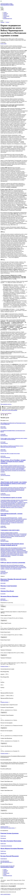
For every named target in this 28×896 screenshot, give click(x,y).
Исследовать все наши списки (8, 827)
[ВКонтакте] (1, 415)
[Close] (1, 690)
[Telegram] (5, 415)
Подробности (3, 620)
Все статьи (3, 573)
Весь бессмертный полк (6, 862)
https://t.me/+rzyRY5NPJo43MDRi (9, 410)
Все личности (4, 600)
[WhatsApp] (7, 415)
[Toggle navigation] (2, 9)
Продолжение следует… (6, 404)
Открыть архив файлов (6, 413)
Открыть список (4, 666)
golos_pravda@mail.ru (5, 894)
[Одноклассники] (3, 415)
